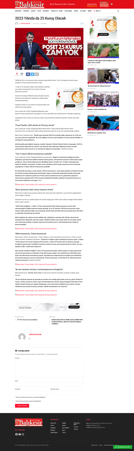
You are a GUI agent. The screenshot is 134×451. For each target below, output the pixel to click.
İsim (17, 381)
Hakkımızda (94, 445)
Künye (100, 445)
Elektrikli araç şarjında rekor (97, 133)
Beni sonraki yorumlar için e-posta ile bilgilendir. (31, 397)
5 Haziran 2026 (92, 65)
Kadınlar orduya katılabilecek (97, 109)
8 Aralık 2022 (36, 23)
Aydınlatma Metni (108, 445)
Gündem (26, 11)
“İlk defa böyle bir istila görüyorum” (99, 86)
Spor (39, 11)
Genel (52, 425)
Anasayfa (18, 11)
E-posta (18, 389)
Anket (90, 11)
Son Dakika (68, 11)
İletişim (83, 11)
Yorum (17, 358)
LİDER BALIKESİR (25, 23)
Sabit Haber (54, 432)
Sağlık (33, 11)
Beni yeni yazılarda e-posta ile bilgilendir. (28, 401)
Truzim (76, 427)
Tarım (64, 432)
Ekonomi (46, 11)
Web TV (98, 11)
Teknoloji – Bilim (57, 11)
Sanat (76, 11)
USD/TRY (102, 6)
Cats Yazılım (22, 445)
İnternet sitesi (55, 389)
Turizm (76, 429)
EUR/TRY (102, 4)
